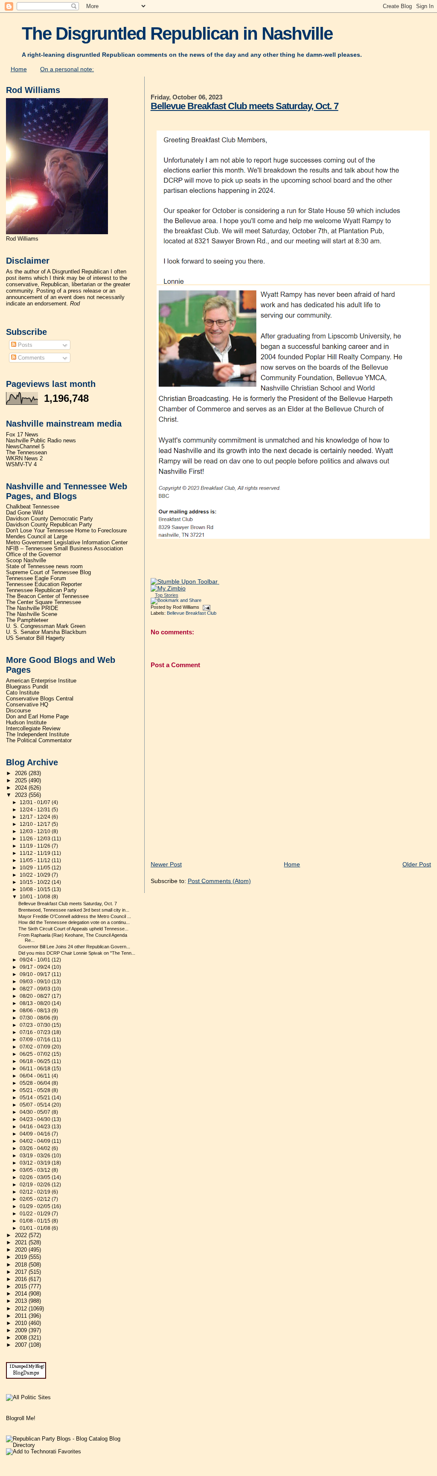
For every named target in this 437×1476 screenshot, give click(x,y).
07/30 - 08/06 (36, 1018)
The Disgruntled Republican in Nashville (177, 33)
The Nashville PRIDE (32, 608)
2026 (22, 773)
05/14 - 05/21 (36, 1098)
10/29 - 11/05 (36, 868)
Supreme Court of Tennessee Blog (48, 572)
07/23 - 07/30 (36, 1025)
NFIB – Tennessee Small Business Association (64, 549)
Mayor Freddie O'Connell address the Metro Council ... (74, 916)
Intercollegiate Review (33, 729)
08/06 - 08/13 (36, 1011)
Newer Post (166, 864)
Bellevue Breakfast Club (191, 613)
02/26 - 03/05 (36, 1177)
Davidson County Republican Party (49, 525)
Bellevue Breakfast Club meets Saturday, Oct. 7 (244, 106)
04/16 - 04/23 (36, 1127)
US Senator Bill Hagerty (35, 638)
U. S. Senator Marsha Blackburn (46, 632)
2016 (22, 1279)
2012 (22, 1309)
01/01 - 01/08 (36, 1228)
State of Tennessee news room (44, 566)
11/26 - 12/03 (36, 839)
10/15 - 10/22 (36, 882)
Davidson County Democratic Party (49, 519)
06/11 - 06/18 (36, 1069)
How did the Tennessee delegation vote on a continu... (74, 922)
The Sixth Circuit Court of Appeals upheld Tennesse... (73, 928)
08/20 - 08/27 (36, 996)
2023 (22, 795)
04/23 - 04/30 (36, 1119)
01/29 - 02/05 (36, 1206)
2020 (22, 1250)
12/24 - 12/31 (36, 810)
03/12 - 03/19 (36, 1163)
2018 (22, 1265)
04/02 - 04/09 (36, 1141)
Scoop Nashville (26, 561)
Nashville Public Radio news (41, 441)
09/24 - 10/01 (36, 960)
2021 (22, 1243)
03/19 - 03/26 (36, 1156)
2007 (22, 1345)
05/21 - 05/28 (36, 1090)
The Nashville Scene (31, 614)
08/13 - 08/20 (36, 1003)
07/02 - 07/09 (36, 1047)
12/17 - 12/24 (36, 817)
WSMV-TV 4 (21, 465)
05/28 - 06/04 (36, 1083)
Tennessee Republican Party (41, 590)
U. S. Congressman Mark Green (45, 626)
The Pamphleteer (27, 620)
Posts (24, 345)
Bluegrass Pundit (27, 687)
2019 (22, 1257)
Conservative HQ (27, 705)
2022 (22, 1235)
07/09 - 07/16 (36, 1040)
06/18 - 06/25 (36, 1061)
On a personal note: (67, 69)
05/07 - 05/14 (36, 1105)
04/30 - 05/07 (36, 1112)
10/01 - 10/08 (36, 897)
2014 (22, 1294)
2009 (22, 1331)
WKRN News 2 (24, 459)
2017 (22, 1272)
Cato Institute (22, 693)
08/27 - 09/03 (36, 989)
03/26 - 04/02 (36, 1148)
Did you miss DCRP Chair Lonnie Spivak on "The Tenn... (76, 953)
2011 (22, 1316)
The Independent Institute (37, 735)
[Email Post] (206, 607)
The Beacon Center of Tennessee (47, 596)
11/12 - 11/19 (36, 853)
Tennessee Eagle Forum (36, 578)
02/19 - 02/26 (36, 1185)
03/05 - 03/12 (36, 1170)
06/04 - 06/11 (36, 1076)
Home (19, 69)
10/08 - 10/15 (36, 889)
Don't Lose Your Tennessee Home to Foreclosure (66, 531)
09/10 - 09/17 (36, 974)
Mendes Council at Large (36, 537)
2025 (22, 781)
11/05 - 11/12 (36, 860)
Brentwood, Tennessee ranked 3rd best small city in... (73, 909)
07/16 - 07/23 (36, 1032)
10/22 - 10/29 (36, 875)
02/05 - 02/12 (36, 1199)
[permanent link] (185, 581)
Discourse (18, 711)
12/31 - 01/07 (36, 802)
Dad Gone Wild (24, 513)
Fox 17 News (22, 435)
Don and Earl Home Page (37, 717)
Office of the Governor (33, 555)
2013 (22, 1301)
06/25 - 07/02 (36, 1054)
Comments (30, 357)
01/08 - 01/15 (36, 1221)
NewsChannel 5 (25, 447)
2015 (22, 1287)
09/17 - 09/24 (36, 967)
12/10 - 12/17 (36, 824)
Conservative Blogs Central (39, 699)
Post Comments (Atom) (219, 880)
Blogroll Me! (20, 1418)
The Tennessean (26, 453)
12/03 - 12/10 (36, 831)
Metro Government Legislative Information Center (67, 543)
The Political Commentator (39, 741)
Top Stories (166, 595)
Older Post (416, 864)
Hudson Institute (26, 723)
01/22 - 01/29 (36, 1214)
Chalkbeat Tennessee (32, 507)
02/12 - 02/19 (36, 1192)
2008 (22, 1338)
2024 (22, 788)
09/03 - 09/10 (36, 982)
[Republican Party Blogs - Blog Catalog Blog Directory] (72, 1445)
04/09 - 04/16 (36, 1134)
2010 (22, 1323)
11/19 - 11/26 (36, 846)
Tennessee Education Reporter (44, 584)
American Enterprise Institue (41, 681)
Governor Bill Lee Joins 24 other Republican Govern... (74, 946)
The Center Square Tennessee (43, 602)
